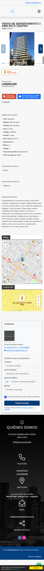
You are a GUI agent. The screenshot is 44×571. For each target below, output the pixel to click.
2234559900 (25, 347)
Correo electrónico (10, 370)
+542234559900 (22, 474)
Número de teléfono (11, 378)
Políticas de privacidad (22, 442)
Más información (15, 569)
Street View (11, 72)
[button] (4, 63)
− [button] (5, 246)
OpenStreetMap (37, 283)
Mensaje (7, 386)
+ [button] (5, 242)
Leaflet (25, 283)
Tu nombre (8, 362)
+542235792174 (22, 471)
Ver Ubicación (18, 303)
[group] (22, 49)
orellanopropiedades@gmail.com (16, 350)
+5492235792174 (11, 347)
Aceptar (36, 568)
